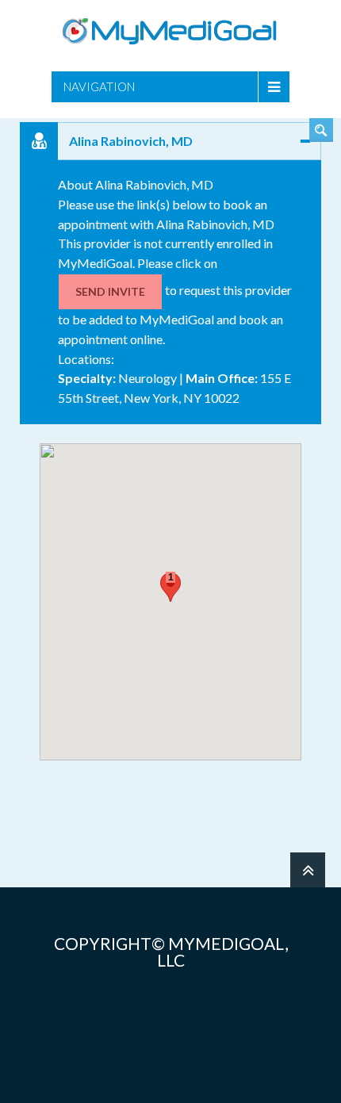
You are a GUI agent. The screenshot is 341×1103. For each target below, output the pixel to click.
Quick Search (321, 130)
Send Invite (110, 291)
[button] (170, 587)
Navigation (99, 86)
